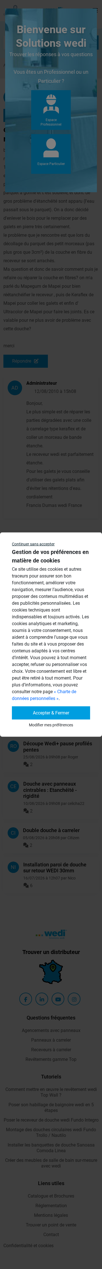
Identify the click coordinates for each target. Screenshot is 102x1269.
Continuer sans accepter (33, 544)
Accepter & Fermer (51, 713)
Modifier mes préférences (51, 725)
